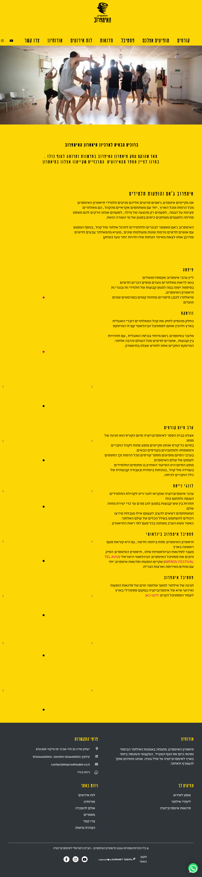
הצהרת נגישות (85, 827)
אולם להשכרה (85, 808)
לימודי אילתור (181, 801)
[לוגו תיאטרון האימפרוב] (102, 13)
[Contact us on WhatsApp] (193, 868)
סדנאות (106, 40)
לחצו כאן (152, 595)
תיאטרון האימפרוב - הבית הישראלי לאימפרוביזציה (84, 848)
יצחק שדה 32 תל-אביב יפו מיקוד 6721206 (63, 749)
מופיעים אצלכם (155, 40)
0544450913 (72, 756)
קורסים (183, 40)
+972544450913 (43, 756)
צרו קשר (31, 40)
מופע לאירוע (182, 795)
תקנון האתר (143, 859)
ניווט (86, 772)
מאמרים (89, 814)
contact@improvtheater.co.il (70, 764)
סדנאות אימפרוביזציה (175, 808)
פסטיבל (128, 40)
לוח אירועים (81, 40)
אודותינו (89, 801)
